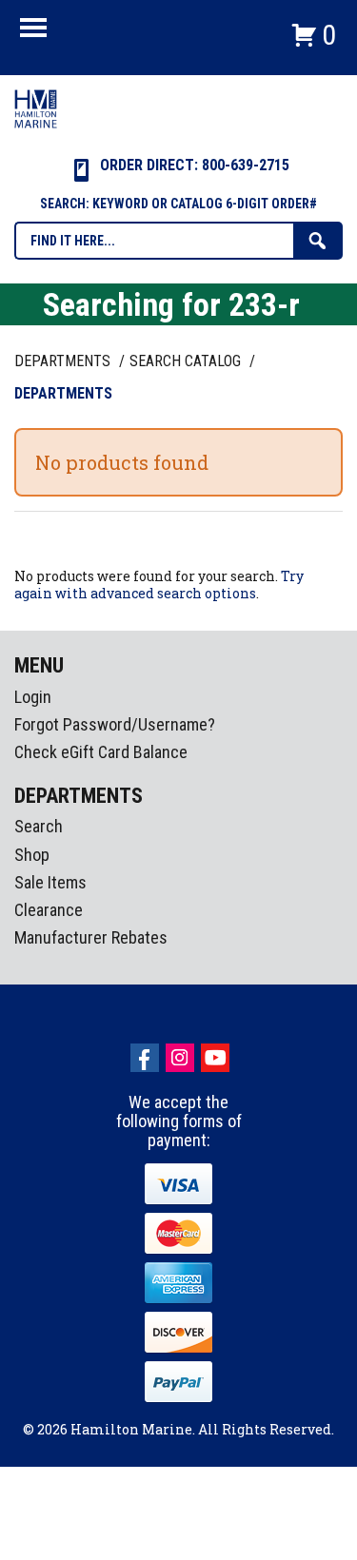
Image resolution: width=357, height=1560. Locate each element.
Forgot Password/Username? (114, 724)
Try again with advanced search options (159, 584)
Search (38, 826)
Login (32, 697)
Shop (32, 855)
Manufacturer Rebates (91, 937)
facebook (144, 1057)
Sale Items (50, 882)
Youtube (215, 1057)
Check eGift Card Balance (101, 752)
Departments (64, 361)
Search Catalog (187, 361)
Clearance (48, 910)
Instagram (180, 1057)
